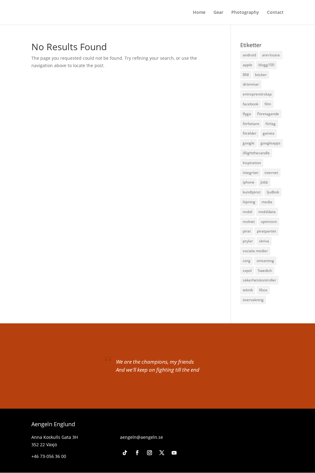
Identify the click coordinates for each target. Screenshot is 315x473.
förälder (250, 133)
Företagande (268, 113)
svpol (247, 270)
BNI (246, 74)
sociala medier (255, 250)
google (248, 143)
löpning (249, 201)
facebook (250, 104)
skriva (264, 241)
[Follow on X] (162, 453)
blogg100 (266, 64)
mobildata (267, 211)
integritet (250, 172)
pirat (247, 231)
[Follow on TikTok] (125, 453)
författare (251, 123)
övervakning (253, 299)
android (249, 55)
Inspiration (252, 162)
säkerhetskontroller (259, 280)
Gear (218, 12)
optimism (269, 221)
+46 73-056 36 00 (48, 456)
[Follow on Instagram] (149, 453)
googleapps (271, 143)
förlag (270, 123)
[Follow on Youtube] (174, 453)
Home (199, 12)
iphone (248, 182)
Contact (275, 12)
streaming (265, 260)
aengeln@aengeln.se (141, 437)
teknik (248, 290)
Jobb (264, 182)
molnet (249, 221)
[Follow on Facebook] (137, 453)
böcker (261, 74)
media (266, 201)
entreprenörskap (257, 94)
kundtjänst (252, 192)
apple (247, 64)
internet (271, 172)
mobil (247, 211)
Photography (245, 12)
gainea (268, 133)
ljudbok (273, 192)
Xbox (263, 290)
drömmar (251, 84)
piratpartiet (266, 231)
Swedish (265, 270)
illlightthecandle (256, 153)
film (268, 104)
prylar (248, 241)
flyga (247, 113)
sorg (246, 260)
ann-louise (271, 55)
